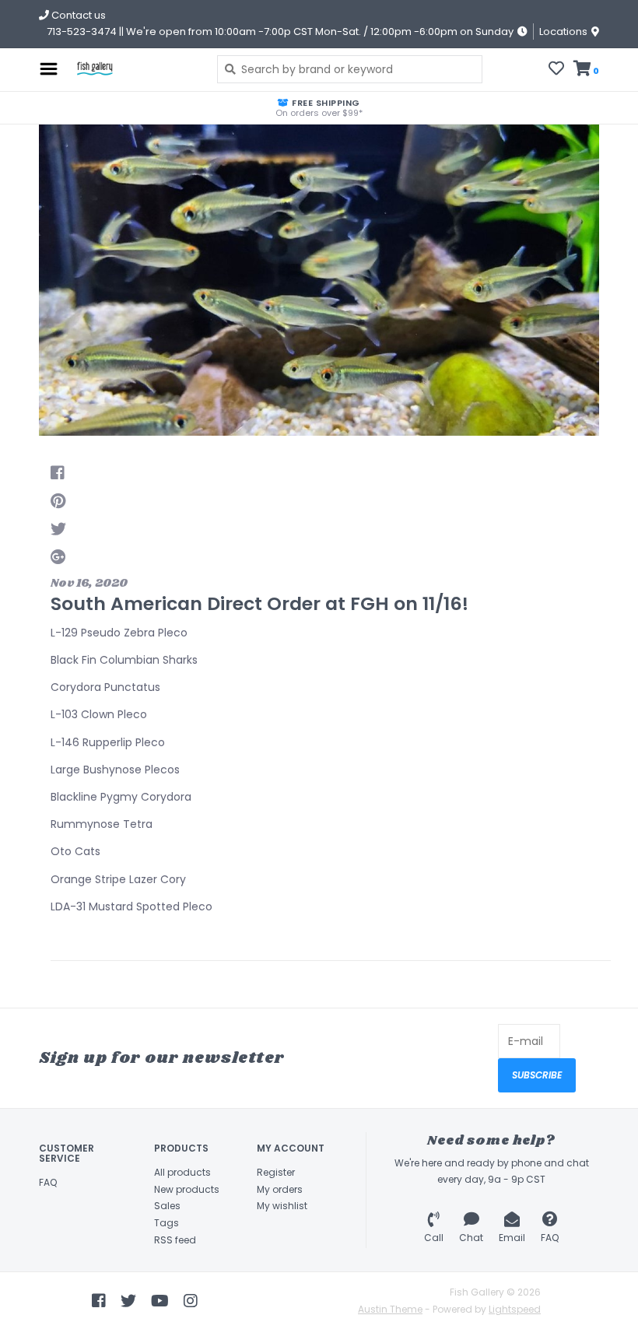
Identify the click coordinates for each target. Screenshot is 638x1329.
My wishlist (282, 1205)
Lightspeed (515, 1309)
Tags (166, 1222)
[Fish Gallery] (133, 69)
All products (182, 1172)
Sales (167, 1205)
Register (276, 1172)
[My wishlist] (556, 70)
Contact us (77, 15)
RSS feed (175, 1240)
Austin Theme (390, 1309)
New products (186, 1189)
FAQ (48, 1182)
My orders (280, 1189)
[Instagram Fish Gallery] (190, 1301)
